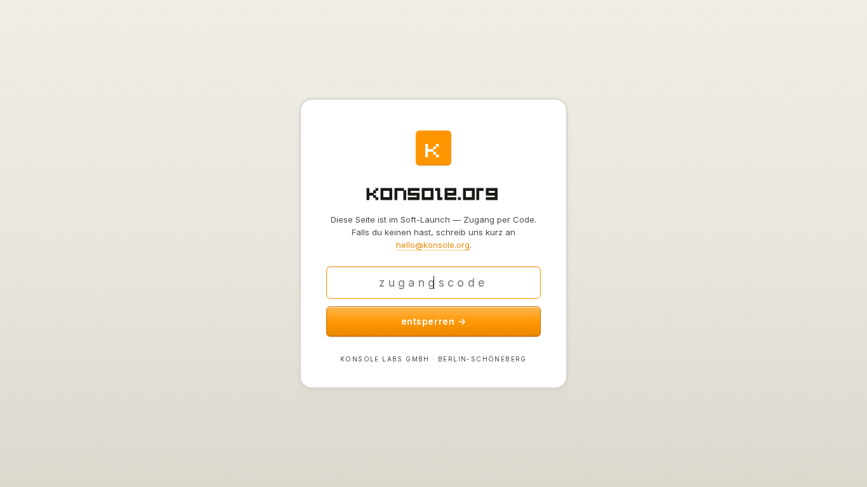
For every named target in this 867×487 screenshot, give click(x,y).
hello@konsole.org (433, 245)
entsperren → (434, 321)
